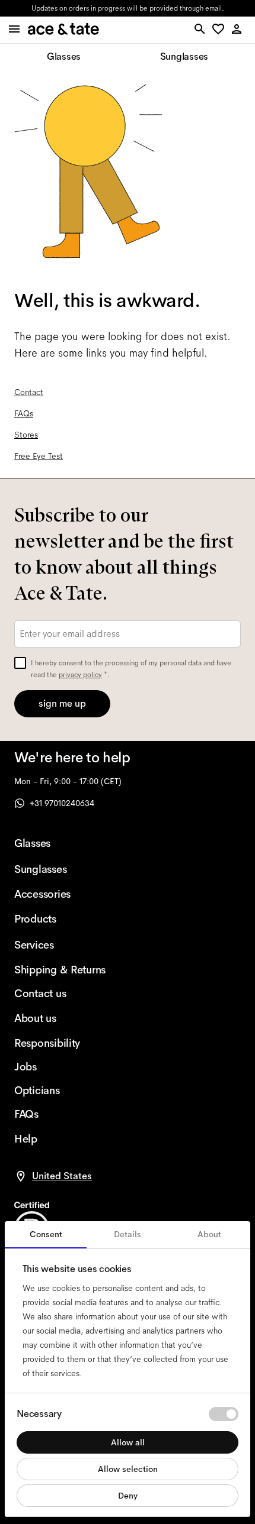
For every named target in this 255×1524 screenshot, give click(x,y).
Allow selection (128, 1469)
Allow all (128, 1442)
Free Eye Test (38, 456)
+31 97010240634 (62, 803)
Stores (26, 434)
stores (37, 8)
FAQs (23, 413)
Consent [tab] (46, 1234)
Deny (128, 1495)
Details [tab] (127, 1234)
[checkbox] (20, 663)
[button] (220, 30)
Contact (28, 392)
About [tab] (209, 1234)
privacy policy (80, 675)
